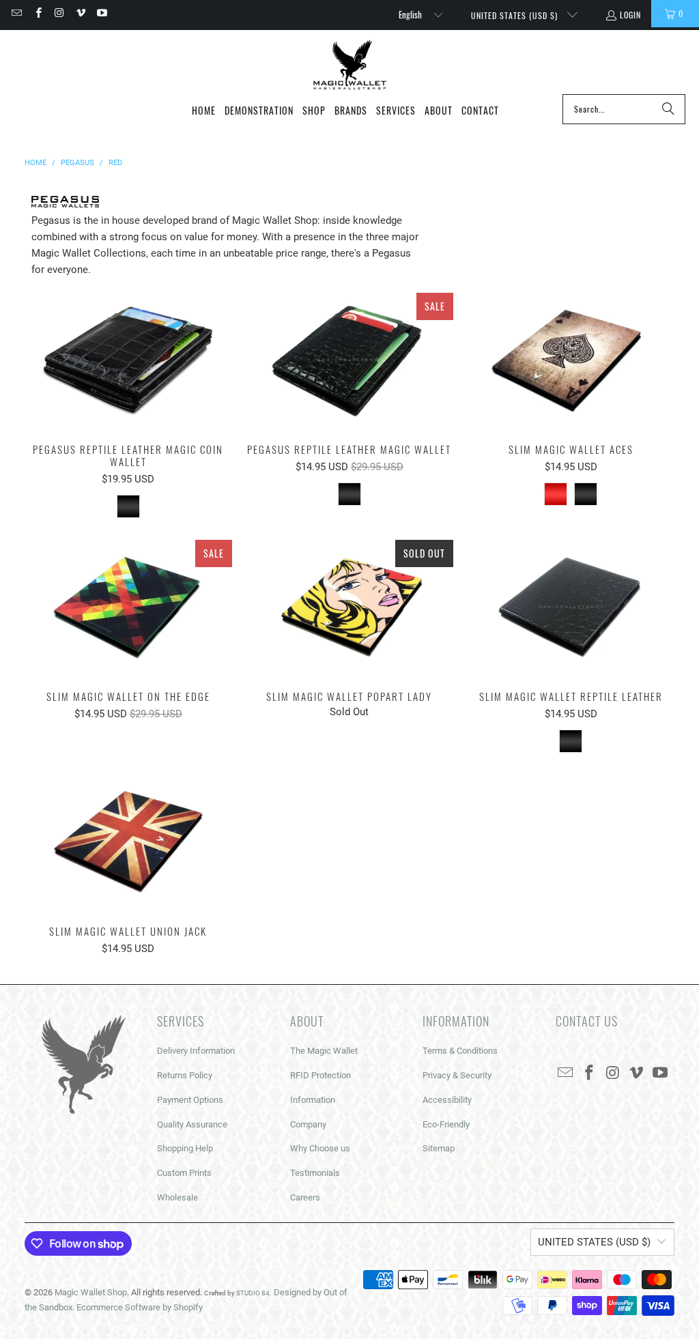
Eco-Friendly (446, 1124)
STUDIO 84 (253, 1293)
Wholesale (177, 1197)
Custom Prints (184, 1173)
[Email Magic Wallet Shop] (16, 13)
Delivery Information (196, 1051)
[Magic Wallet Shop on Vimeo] (80, 13)
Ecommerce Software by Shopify (139, 1307)
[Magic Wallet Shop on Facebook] (37, 13)
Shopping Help (185, 1148)
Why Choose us (320, 1148)
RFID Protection (320, 1075)
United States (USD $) (515, 15)
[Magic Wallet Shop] (350, 65)
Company (308, 1124)
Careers (305, 1197)
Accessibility (447, 1100)
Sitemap (439, 1148)
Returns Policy (184, 1075)
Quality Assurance (192, 1124)
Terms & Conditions (460, 1051)
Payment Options (190, 1100)
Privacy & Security (457, 1075)
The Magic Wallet (324, 1051)
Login (630, 14)
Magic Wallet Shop (91, 1292)
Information (312, 1100)
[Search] (668, 109)
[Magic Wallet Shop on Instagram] (59, 13)
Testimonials (315, 1173)
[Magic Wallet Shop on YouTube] (101, 13)
